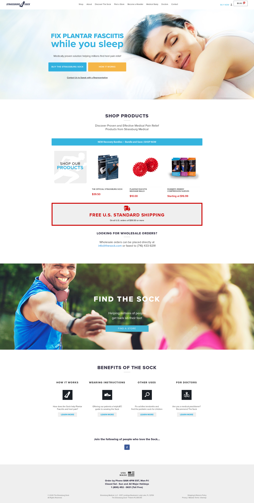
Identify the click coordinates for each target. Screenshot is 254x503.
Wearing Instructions (107, 382)
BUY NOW (224, 5)
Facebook (127, 447)
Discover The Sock (103, 4)
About (89, 4)
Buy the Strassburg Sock (67, 66)
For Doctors (186, 382)
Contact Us (87, 77)
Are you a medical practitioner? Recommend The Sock (186, 407)
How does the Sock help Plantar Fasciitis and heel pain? (67, 407)
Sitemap (203, 498)
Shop (81, 4)
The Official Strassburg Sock (107, 189)
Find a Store (119, 4)
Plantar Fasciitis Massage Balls (138, 190)
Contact (174, 4)
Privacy (184, 498)
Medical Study (152, 4)
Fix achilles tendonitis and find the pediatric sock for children (146, 407)
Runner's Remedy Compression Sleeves (178, 190)
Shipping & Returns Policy (197, 495)
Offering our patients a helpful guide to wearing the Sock (107, 407)
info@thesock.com (110, 245)
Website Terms (194, 498)
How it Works (107, 66)
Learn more (67, 414)
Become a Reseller (135, 4)
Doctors (164, 4)
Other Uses (147, 382)
